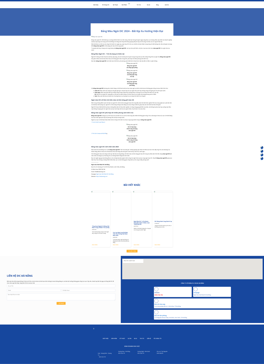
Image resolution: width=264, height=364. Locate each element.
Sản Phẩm (124, 5)
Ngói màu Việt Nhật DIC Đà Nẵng (105, 174)
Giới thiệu (95, 5)
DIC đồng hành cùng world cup (163, 221)
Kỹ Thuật (115, 5)
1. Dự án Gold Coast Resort (98, 122)
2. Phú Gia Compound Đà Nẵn (99, 133)
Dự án (148, 5)
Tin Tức (139, 5)
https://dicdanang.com (101, 176)
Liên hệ (167, 5)
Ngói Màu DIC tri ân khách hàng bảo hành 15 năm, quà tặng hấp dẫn (142, 223)
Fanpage (196, 293)
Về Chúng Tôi (105, 5)
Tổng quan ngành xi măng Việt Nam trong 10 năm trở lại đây (100, 226)
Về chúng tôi (157, 338)
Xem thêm (94, 245)
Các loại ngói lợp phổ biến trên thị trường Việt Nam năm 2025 (120, 234)
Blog (157, 5)
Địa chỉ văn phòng (160, 315)
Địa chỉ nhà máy (159, 304)
